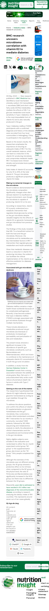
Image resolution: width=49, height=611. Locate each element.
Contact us (43, 583)
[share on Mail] (14, 67)
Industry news (16, 21)
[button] (14, 544)
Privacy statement (43, 590)
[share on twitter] (10, 67)
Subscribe (45, 566)
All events (38, 258)
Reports (31, 21)
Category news (24, 21)
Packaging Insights (31, 594)
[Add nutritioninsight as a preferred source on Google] (25, 59)
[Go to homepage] (21, 588)
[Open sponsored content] (24, 16)
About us (42, 578)
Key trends (38, 21)
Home (9, 21)
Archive (41, 597)
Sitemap (42, 594)
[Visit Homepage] (10, 9)
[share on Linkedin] (6, 67)
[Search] (31, 5)
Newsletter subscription (42, 3)
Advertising (43, 586)
